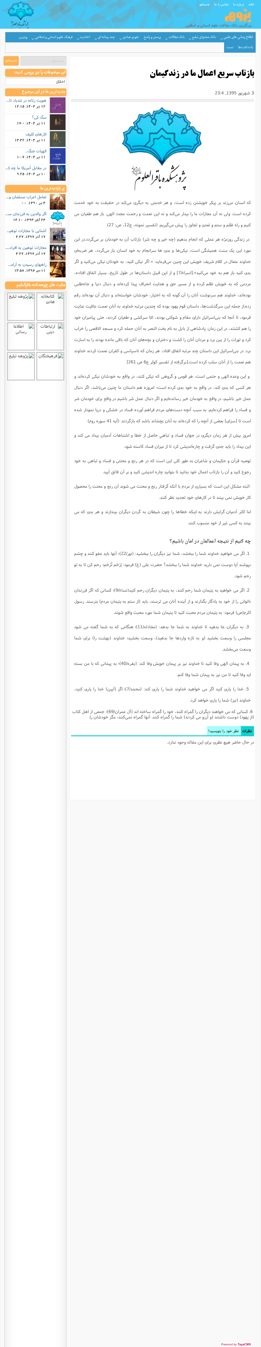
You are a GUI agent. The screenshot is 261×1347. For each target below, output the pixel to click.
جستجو (205, 4)
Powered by (236, 1344)
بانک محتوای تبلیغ (204, 37)
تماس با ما (221, 4)
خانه (251, 4)
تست (230, 47)
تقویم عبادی (131, 37)
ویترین (23, 37)
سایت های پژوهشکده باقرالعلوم (41, 284)
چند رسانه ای (106, 37)
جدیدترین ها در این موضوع (44, 91)
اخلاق (60, 81)
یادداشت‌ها (245, 47)
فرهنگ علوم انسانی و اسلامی (54, 37)
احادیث (85, 37)
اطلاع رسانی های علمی (238, 37)
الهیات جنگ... (35, 151)
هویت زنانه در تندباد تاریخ (25, 100)
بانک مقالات (177, 37)
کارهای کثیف (35, 134)
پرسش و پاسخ (152, 37)
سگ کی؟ (39, 117)
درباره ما (238, 4)
